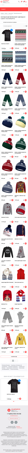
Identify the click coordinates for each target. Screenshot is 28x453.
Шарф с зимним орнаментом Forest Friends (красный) (20, 44)
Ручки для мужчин (14, 369)
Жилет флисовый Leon (19, 282)
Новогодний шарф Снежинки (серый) (7, 326)
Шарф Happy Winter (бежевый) (7, 282)
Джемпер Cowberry (18, 239)
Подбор (3, 9)
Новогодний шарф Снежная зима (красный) (7, 348)
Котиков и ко (19, 427)
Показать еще (14, 356)
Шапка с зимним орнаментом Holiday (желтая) (20, 131)
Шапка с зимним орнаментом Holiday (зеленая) (7, 153)
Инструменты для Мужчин (12, 367)
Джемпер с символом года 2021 (20, 196)
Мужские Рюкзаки (6, 365)
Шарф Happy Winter (18, 304)
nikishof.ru (18, 426)
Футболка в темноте (5, 43)
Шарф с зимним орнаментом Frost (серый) (20, 109)
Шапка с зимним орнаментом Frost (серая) (7, 196)
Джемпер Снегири (5, 217)
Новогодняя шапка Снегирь (20, 217)
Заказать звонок (14, 418)
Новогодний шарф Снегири (20, 260)
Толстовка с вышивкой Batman (5, 261)
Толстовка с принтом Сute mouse (20, 348)
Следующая (17, 361)
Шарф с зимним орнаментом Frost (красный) (20, 88)
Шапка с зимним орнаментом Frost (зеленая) (20, 153)
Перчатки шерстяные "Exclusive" (19, 326)
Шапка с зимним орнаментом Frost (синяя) (20, 174)
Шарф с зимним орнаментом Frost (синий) (7, 88)
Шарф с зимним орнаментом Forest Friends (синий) (20, 66)
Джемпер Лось (4, 304)
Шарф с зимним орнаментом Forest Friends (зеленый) (7, 66)
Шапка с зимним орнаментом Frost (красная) (7, 174)
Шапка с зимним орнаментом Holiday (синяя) (7, 131)
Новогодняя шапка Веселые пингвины (7, 239)
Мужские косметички (13, 366)
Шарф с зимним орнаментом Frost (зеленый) (7, 109)
